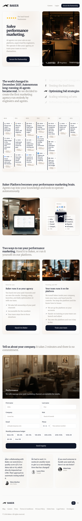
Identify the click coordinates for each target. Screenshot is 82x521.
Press (16, 509)
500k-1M (69, 435)
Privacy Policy (40, 509)
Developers (70, 509)
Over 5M (18, 439)
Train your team (61, 328)
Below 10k (10, 435)
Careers (50, 6)
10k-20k (19, 435)
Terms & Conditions (26, 509)
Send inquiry (41, 446)
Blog (3, 509)
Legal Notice (60, 509)
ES (78, 503)
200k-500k (58, 435)
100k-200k (48, 435)
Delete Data (50, 509)
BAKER (14, 5)
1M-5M (9, 439)
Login (57, 6)
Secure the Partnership (70, 6)
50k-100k (38, 435)
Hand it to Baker (21, 328)
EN (73, 503)
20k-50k (28, 435)
